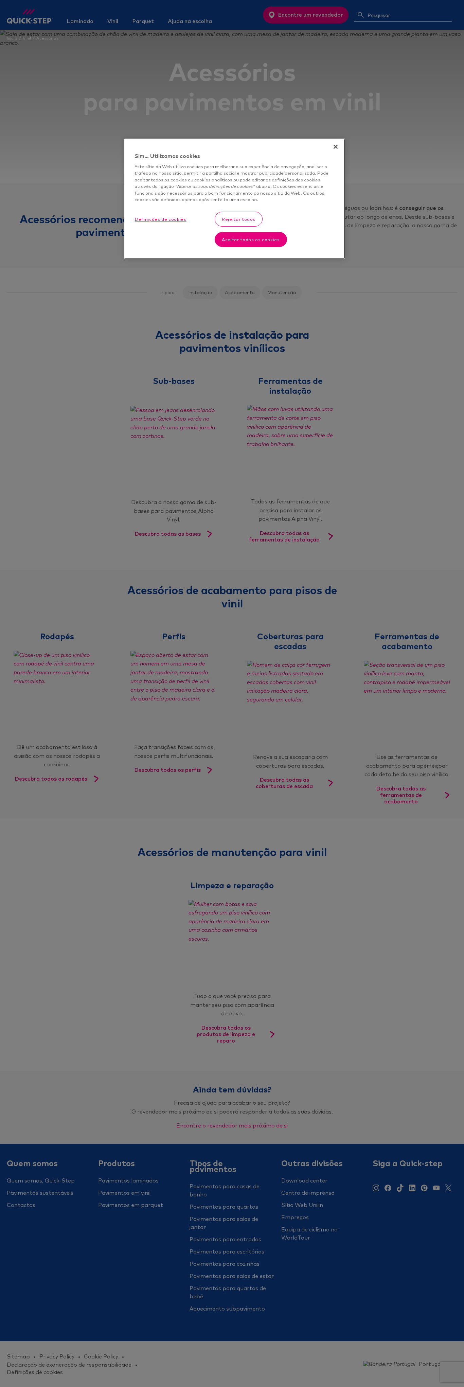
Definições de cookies (160, 219)
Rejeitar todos (238, 219)
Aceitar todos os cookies (251, 239)
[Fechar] (335, 146)
